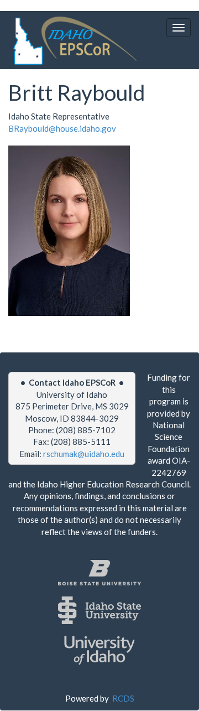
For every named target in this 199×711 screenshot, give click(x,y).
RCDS (123, 698)
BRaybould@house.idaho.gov (62, 128)
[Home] (72, 40)
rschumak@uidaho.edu (83, 454)
